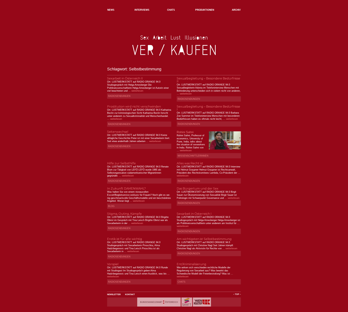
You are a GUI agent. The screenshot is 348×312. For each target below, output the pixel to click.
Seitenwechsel (117, 132)
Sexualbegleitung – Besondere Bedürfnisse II (208, 80)
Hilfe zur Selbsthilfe (121, 163)
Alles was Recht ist (190, 163)
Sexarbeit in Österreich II (125, 78)
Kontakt (130, 294)
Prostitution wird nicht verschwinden (134, 106)
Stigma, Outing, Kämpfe (124, 213)
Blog (111, 206)
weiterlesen (137, 90)
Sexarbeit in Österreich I (194, 213)
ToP (237, 294)
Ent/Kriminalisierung (191, 264)
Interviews (141, 10)
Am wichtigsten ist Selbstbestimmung (204, 239)
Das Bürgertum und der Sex (197, 188)
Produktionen (204, 10)
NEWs (110, 10)
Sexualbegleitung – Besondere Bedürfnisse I (208, 108)
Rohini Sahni (185, 132)
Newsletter (114, 294)
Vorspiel (113, 264)
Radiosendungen (119, 96)
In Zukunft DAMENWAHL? (126, 188)
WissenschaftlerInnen (193, 155)
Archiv (236, 10)
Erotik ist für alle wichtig (124, 239)
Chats (171, 10)
